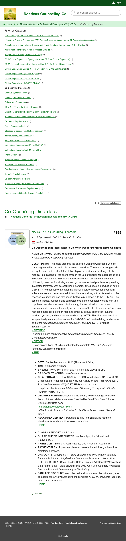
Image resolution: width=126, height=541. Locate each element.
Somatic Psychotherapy (15, 173)
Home (9, 24)
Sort (97, 203)
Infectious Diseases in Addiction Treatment (24, 130)
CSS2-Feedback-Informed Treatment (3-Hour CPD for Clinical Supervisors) (38, 64)
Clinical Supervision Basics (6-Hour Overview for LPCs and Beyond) (35, 68)
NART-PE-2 (38, 330)
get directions (57, 523)
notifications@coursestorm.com (55, 406)
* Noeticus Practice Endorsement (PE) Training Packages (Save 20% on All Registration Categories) (49, 40)
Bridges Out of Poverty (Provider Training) (23, 54)
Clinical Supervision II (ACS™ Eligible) (22, 78)
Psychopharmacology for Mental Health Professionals (29, 169)
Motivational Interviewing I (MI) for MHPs (23, 149)
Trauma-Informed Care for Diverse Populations (25, 193)
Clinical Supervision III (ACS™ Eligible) (22, 83)
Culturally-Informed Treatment (18, 97)
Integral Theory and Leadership (18, 135)
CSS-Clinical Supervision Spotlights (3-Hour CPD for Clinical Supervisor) (37, 59)
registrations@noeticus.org (76, 523)
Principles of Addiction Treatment (19, 164)
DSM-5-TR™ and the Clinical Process (22, 106)
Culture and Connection (15, 102)
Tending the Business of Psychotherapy (22, 188)
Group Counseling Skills (15, 126)
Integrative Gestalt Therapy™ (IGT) (20, 140)
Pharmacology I (12, 154)
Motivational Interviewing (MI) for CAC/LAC (24, 145)
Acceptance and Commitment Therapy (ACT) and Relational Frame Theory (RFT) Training (45, 44)
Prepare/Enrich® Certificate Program (21, 159)
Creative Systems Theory (16, 92)
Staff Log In (63, 536)
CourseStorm (115, 523)
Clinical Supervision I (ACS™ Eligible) (22, 73)
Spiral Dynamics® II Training (17, 178)
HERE (35, 352)
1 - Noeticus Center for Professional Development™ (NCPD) (46, 24)
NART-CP (37, 341)
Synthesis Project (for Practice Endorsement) (25, 183)
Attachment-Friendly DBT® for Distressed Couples (27, 49)
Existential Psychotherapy (16, 121)
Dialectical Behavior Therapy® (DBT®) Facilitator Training (30, 111)
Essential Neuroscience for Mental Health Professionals (30, 116)
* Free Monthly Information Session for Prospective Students (32, 35)
